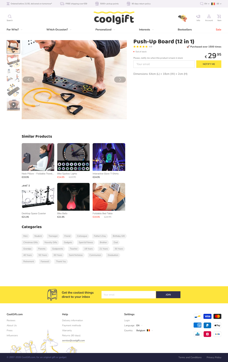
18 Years (88, 248)
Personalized (103, 29)
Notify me (209, 64)
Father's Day (100, 236)
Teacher (73, 248)
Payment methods (71, 325)
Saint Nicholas (76, 255)
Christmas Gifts (30, 242)
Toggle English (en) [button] (204, 4)
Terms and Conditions (190, 357)
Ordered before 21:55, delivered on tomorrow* (31, 3)
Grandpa (27, 248)
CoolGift (114, 18)
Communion (95, 255)
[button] (28, 80)
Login (127, 320)
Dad (116, 242)
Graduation (113, 255)
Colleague (82, 236)
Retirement (28, 261)
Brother (103, 242)
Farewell (45, 261)
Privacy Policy (214, 357)
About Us (12, 325)
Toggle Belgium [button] (139, 331)
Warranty (67, 330)
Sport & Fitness (86, 242)
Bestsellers (185, 29)
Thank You (61, 261)
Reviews (11, 320)
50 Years (43, 255)
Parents (41, 248)
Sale (218, 29)
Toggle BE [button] (216, 4)
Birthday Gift (119, 236)
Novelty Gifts (51, 242)
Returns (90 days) (71, 335)
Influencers (12, 335)
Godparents (57, 248)
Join (168, 294)
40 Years (27, 255)
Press (10, 330)
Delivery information (72, 320)
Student (38, 236)
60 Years (58, 255)
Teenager (53, 236)
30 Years (119, 248)
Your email (109, 294)
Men (25, 236)
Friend (67, 236)
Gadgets (68, 242)
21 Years (103, 248)
